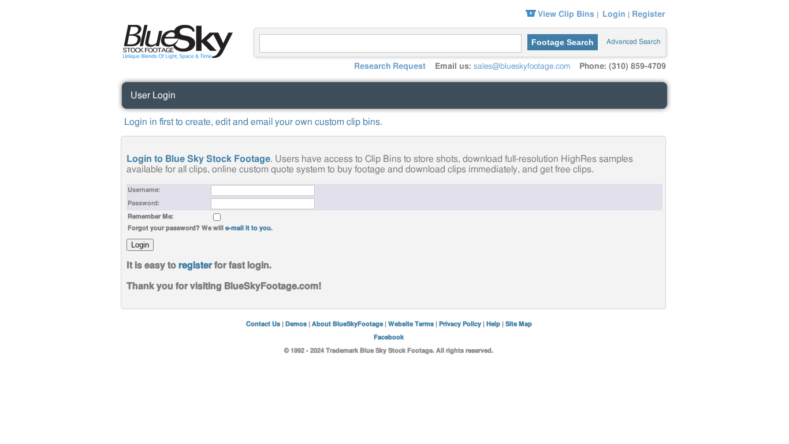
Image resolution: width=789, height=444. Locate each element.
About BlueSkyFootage (347, 324)
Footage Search (562, 42)
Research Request (390, 66)
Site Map (518, 324)
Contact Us (263, 324)
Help (493, 324)
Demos (296, 324)
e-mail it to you (248, 228)
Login (614, 14)
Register (648, 14)
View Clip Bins (566, 14)
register (195, 265)
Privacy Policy (460, 324)
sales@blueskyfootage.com (522, 66)
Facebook (389, 337)
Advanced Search (633, 41)
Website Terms (411, 324)
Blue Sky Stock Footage (175, 40)
